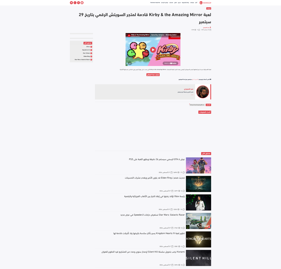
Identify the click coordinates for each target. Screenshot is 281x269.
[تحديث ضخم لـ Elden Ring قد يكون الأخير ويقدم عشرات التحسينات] (198, 184)
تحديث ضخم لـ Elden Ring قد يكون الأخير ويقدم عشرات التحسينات (155, 177)
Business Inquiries (155, 2)
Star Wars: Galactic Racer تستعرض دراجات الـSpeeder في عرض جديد (152, 214)
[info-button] (71, 2)
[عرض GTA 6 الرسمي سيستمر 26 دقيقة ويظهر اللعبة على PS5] (198, 165)
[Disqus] (153, 132)
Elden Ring (87, 56)
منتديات (171, 2)
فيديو (179, 2)
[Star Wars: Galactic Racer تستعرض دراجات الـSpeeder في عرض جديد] (198, 221)
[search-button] (78, 2)
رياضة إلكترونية (185, 2)
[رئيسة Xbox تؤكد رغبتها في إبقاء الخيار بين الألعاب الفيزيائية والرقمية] (198, 202)
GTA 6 (88, 46)
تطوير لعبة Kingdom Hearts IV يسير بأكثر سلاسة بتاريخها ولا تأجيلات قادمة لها (149, 233)
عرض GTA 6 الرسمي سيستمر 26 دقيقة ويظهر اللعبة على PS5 (157, 159)
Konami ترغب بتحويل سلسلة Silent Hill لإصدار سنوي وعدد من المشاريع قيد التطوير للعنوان (143, 251)
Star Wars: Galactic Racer (82, 59)
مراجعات (192, 2)
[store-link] (81, 2)
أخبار (196, 2)
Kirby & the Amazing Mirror (197, 105)
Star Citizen (86, 53)
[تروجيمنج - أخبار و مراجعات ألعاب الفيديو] (205, 2)
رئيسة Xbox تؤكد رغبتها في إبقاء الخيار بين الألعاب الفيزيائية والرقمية (154, 196)
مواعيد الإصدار (164, 2)
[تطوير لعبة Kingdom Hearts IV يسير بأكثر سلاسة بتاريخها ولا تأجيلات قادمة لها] (198, 239)
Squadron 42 (86, 50)
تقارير (175, 2)
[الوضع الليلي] (75, 2)
